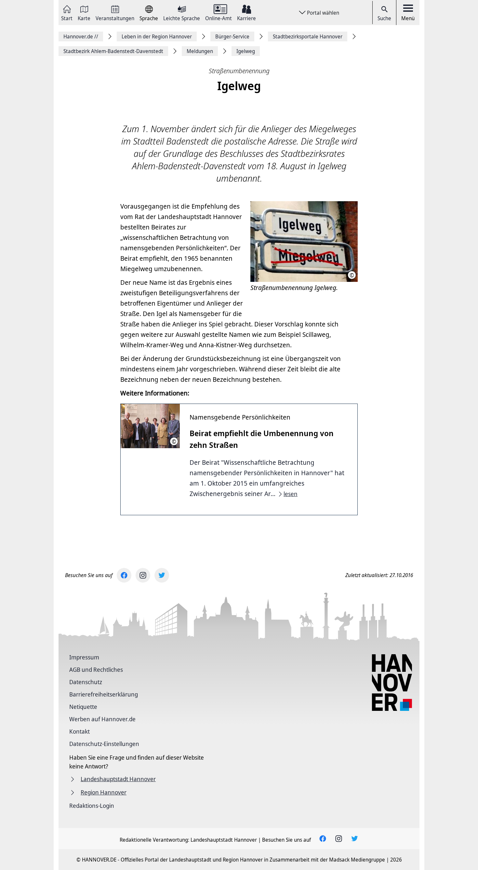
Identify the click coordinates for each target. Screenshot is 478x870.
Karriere (246, 18)
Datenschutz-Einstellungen (104, 744)
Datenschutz (85, 682)
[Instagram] (143, 575)
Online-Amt (218, 18)
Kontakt (79, 731)
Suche (384, 18)
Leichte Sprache (181, 18)
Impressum (84, 657)
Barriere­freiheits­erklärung (103, 694)
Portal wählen (323, 12)
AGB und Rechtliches (96, 669)
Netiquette (83, 707)
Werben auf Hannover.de (102, 719)
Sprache (148, 18)
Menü (408, 18)
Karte (84, 18)
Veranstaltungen (115, 18)
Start (67, 18)
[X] (161, 575)
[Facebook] (124, 575)
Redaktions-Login (91, 805)
